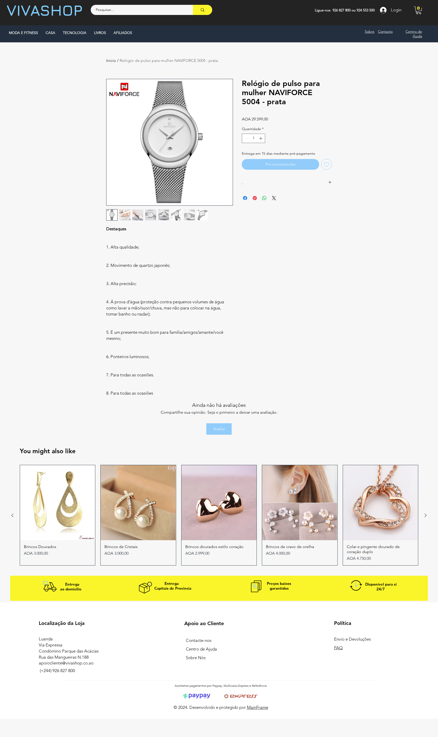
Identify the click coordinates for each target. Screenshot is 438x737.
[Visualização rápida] (57, 502)
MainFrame (257, 707)
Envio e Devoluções (353, 639)
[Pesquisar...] (202, 10)
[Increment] (261, 138)
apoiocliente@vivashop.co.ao (66, 662)
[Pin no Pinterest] (255, 198)
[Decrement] (246, 138)
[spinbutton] (253, 138)
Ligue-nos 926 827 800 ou (336, 10)
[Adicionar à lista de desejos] (326, 164)
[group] (219, 515)
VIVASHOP (45, 10)
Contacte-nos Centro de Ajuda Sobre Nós (201, 649)
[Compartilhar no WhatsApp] (264, 198)
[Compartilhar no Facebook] (245, 198)
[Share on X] (274, 198)
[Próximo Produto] (426, 515)
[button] (418, 10)
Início (111, 60)
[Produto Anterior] (12, 515)
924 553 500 (366, 10)
